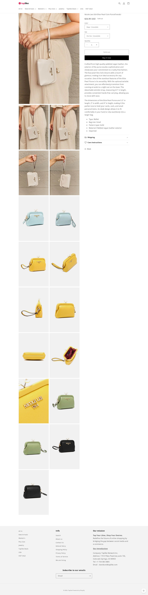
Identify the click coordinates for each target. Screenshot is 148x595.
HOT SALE (22, 556)
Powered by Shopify (79, 590)
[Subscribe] (90, 576)
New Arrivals (23, 535)
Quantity (87, 41)
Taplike (70, 590)
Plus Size (22, 542)
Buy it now (106, 58)
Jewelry (21, 545)
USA (20, 552)
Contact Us (60, 543)
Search (58, 535)
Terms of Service (62, 557)
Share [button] (89, 149)
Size (86, 32)
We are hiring (61, 560)
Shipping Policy (61, 550)
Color (86, 23)
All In (20, 531)
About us (59, 539)
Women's (22, 538)
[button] (30, 9)
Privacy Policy (61, 553)
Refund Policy (61, 546)
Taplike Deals (23, 549)
